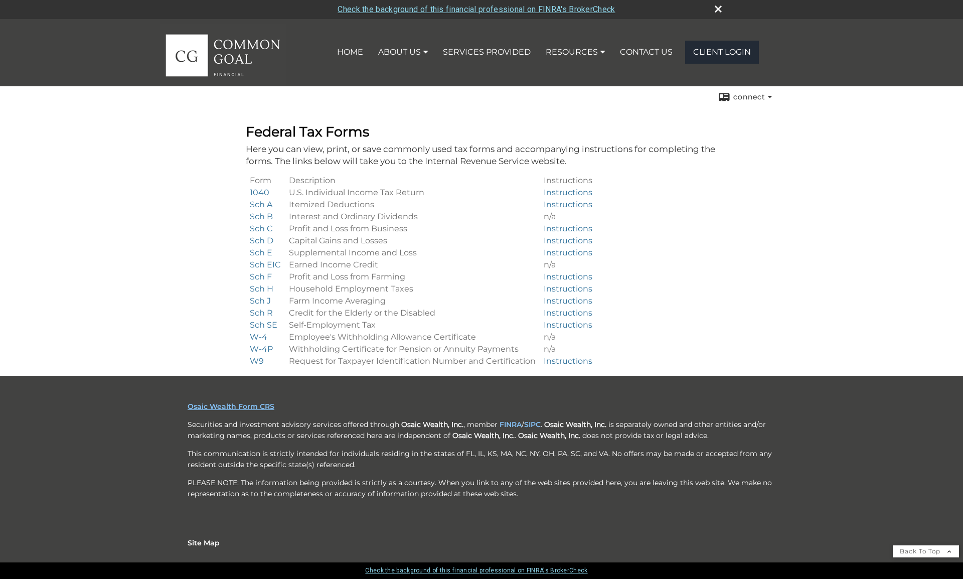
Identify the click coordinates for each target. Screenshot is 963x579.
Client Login (722, 52)
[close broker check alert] (718, 9)
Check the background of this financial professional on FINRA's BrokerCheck (476, 9)
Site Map (204, 542)
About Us (399, 52)
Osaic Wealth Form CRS (231, 406)
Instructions (568, 192)
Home (350, 52)
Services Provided (487, 52)
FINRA (511, 424)
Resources (572, 52)
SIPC (532, 424)
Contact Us (646, 52)
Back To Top (921, 551)
